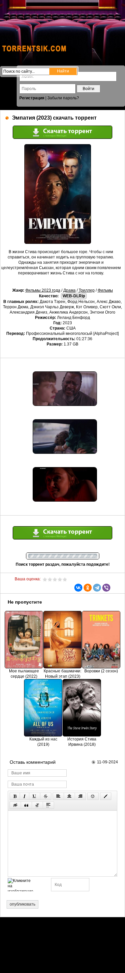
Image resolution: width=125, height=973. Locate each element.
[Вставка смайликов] (93, 796)
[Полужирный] (15, 796)
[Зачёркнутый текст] (45, 796)
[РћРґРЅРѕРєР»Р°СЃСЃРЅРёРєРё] (88, 588)
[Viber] (106, 588)
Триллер (87, 290)
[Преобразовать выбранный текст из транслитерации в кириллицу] (37, 805)
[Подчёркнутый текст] (34, 796)
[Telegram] (97, 588)
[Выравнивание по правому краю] (80, 796)
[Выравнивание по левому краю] (58, 796)
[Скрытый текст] (15, 805)
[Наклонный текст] (24, 796)
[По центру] (69, 796)
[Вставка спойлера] (48, 805)
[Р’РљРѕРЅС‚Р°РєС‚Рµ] (78, 588)
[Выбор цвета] (105, 796)
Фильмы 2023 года (42, 290)
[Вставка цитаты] (26, 805)
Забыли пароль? (63, 98)
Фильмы (105, 290)
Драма (69, 290)
